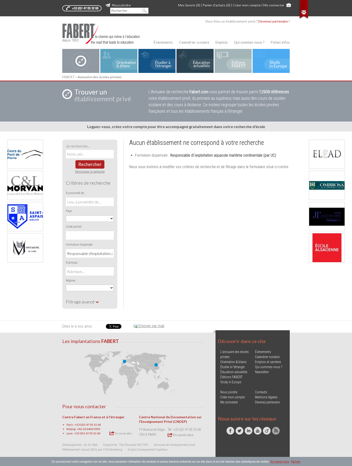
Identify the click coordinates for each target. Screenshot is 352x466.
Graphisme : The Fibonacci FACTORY (126, 445)
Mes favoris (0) (189, 5)
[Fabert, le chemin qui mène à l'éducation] (104, 34)
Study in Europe (230, 382)
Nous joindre (121, 5)
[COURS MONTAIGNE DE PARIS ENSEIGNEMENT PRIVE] (25, 247)
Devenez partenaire (267, 402)
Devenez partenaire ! (274, 21)
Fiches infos (280, 42)
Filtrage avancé (80, 301)
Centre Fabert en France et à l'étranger (93, 417)
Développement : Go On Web (79, 445)
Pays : (69, 211)
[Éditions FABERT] (233, 61)
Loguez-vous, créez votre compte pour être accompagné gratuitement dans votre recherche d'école (176, 126)
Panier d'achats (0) (216, 5)
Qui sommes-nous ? (249, 42)
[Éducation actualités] (195, 61)
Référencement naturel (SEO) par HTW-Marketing (92, 449)
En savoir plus (123, 433)
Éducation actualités (233, 372)
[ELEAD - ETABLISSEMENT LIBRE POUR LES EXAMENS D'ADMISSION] (327, 154)
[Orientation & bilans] (118, 61)
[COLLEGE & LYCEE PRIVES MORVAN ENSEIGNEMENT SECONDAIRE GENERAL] (25, 185)
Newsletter (262, 372)
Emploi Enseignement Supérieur (148, 449)
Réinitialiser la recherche (90, 171)
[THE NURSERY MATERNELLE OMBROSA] (327, 185)
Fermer (295, 461)
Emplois (221, 42)
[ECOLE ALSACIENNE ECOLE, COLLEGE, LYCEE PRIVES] (327, 247)
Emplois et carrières (268, 362)
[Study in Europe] (271, 61)
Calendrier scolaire (194, 42)
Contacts (261, 392)
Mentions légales (266, 397)
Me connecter (273, 5)
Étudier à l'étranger (232, 367)
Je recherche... (78, 146)
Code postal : (74, 226)
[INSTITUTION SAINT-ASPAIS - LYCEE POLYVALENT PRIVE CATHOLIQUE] (25, 216)
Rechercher (90, 164)
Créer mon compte (247, 5)
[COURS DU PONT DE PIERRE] (25, 154)
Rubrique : (72, 262)
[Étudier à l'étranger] (157, 61)
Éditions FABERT (231, 377)
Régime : (71, 280)
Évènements (163, 42)
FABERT (68, 77)
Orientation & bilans (233, 362)
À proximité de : (75, 193)
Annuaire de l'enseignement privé (174, 445)
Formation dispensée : (80, 244)
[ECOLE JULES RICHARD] (327, 216)
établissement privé (102, 95)
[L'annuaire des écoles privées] (80, 61)
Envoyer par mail (150, 325)
